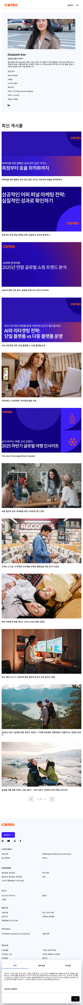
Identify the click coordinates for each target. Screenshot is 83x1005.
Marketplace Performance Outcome (56, 854)
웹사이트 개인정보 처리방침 (12, 876)
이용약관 (5, 912)
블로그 (44, 895)
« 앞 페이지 (31, 799)
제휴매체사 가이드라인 (10, 920)
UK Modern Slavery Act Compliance (16, 933)
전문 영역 (11, 71)
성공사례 (5, 854)
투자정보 (5, 958)
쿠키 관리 (45, 872)
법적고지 (5, 916)
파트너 (44, 858)
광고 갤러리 (6, 858)
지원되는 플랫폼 (48, 916)
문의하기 (70, 5)
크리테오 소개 (7, 954)
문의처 (44, 958)
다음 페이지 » (52, 799)
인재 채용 (5, 950)
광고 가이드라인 (48, 912)
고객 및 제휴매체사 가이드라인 (13, 880)
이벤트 (4, 899)
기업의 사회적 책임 (49, 950)
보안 (44, 876)
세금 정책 (45, 933)
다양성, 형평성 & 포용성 (51, 954)
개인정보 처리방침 (8, 872)
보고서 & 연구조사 (8, 895)
